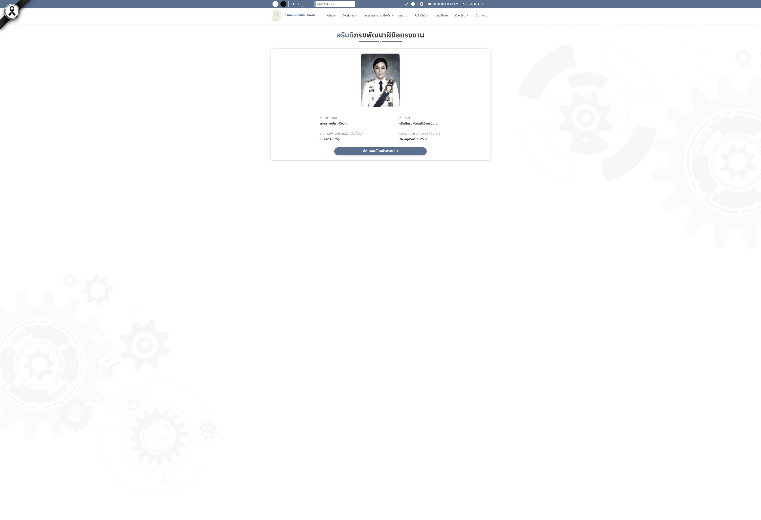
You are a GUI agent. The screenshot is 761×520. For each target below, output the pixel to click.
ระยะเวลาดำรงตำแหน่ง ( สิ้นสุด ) (419, 134)
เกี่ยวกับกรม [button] (348, 16)
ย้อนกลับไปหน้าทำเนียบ (380, 151)
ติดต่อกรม (482, 16)
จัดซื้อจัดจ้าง (421, 16)
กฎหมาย (402, 16)
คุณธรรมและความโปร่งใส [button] (376, 16)
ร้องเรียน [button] (460, 16)
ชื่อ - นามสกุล (328, 118)
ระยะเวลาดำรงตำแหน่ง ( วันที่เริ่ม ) (341, 134)
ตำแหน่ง (404, 118)
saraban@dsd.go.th (445, 4)
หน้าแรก (331, 15)
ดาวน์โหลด (442, 16)
